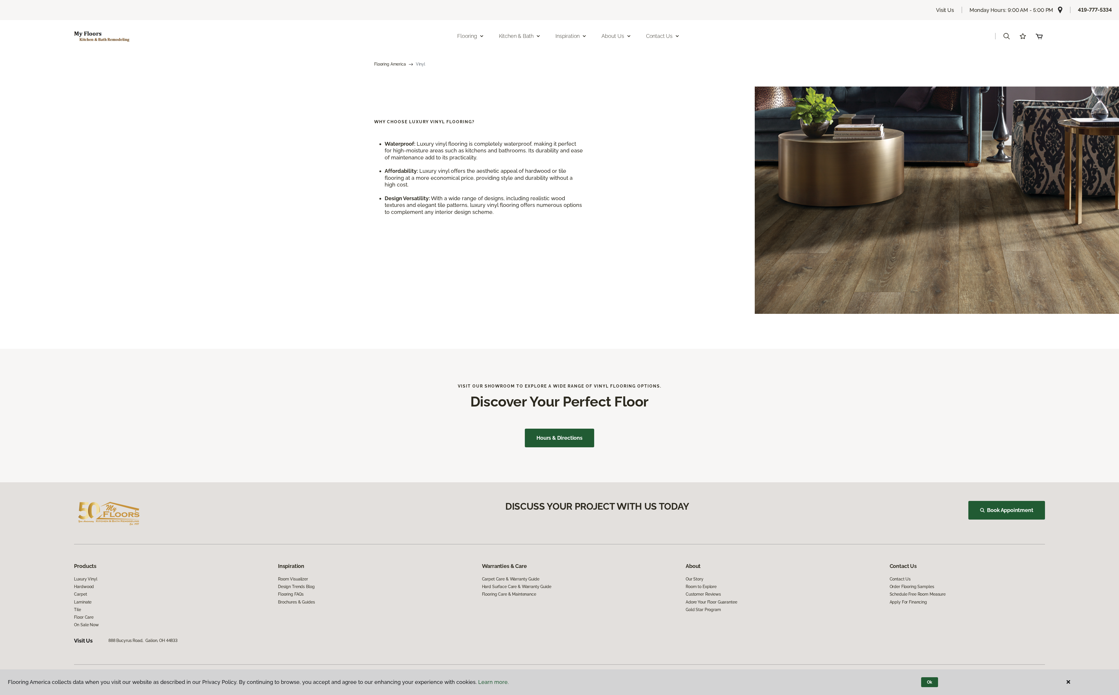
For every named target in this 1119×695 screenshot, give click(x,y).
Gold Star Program (703, 609)
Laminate (83, 602)
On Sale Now (86, 624)
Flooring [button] (467, 36)
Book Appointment (1010, 510)
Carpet (80, 594)
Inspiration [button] (567, 36)
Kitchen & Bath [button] (516, 36)
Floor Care (84, 617)
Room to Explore (701, 586)
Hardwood (84, 586)
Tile (77, 609)
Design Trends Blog (296, 586)
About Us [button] (612, 36)
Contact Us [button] (659, 36)
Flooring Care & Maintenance (509, 594)
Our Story (694, 579)
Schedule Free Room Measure (918, 594)
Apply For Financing (908, 602)
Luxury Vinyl (85, 579)
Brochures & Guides (296, 602)
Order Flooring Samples (912, 586)
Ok (929, 682)
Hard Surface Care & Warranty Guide (516, 586)
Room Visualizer (293, 579)
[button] (1006, 36)
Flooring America (390, 64)
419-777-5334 (1095, 10)
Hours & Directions (559, 438)
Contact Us (900, 579)
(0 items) (1039, 36)
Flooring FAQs (291, 594)
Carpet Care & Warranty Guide (510, 579)
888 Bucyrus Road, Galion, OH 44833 (142, 640)
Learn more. (493, 682)
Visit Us (945, 10)
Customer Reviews (703, 594)
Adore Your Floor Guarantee (711, 602)
